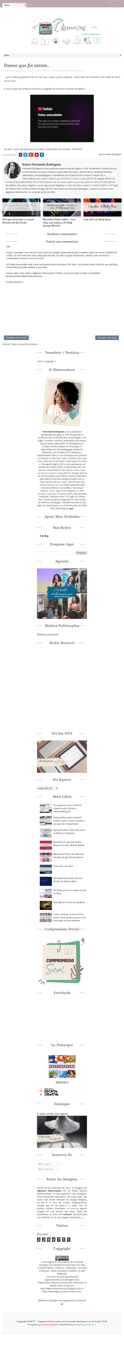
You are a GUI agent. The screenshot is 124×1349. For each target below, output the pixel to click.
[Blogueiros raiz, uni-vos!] (62, 1082)
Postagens (46, 1164)
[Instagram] (119, 3)
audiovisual (56, 70)
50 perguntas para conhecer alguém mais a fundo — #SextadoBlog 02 (67, 808)
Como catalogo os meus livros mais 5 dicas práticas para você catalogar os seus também (69, 917)
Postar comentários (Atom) (24, 344)
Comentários (47, 1169)
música (81, 70)
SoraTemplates (50, 1324)
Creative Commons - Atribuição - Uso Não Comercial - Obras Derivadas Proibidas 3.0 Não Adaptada (63, 1270)
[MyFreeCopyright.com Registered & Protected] (62, 1300)
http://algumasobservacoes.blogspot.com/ (61, 1288)
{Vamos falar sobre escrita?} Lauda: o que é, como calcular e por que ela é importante (69, 820)
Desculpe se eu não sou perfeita (69, 902)
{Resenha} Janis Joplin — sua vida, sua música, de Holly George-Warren (59, 222)
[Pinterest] (114, 3)
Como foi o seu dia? (63, 866)
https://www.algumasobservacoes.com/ (61, 1291)
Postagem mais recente (16, 338)
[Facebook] (109, 3)
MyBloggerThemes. (86, 1324)
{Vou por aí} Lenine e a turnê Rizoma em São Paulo (18, 221)
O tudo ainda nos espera (52, 1113)
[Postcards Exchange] (62, 1066)
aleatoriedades (42, 70)
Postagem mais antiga (107, 338)
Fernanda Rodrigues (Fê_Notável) (61, 1263)
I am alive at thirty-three (97, 219)
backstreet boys (69, 70)
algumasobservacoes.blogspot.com (61, 1279)
